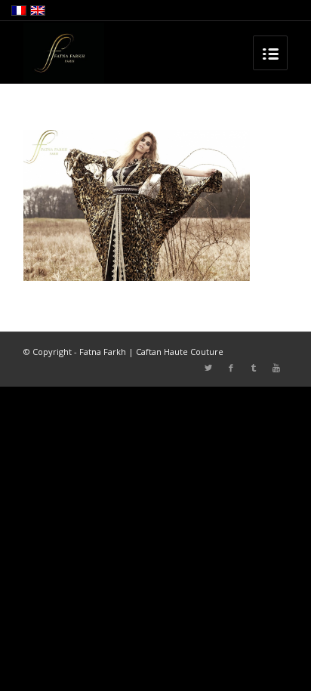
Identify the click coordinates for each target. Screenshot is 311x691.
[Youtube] (276, 367)
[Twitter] (208, 367)
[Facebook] (231, 367)
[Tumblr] (253, 367)
